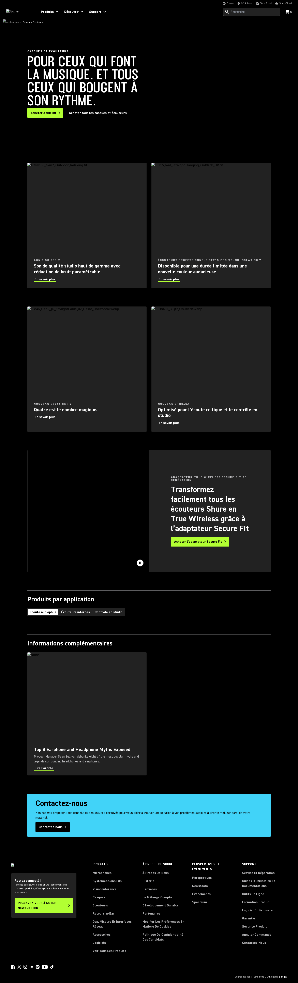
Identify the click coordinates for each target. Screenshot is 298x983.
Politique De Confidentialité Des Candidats (163, 937)
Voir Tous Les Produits (109, 951)
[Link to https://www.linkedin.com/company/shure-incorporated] (31, 967)
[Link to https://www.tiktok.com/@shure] (52, 967)
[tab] (43, 612)
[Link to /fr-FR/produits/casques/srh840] (211, 369)
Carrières (150, 889)
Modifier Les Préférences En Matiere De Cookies (163, 924)
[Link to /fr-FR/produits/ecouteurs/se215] (211, 225)
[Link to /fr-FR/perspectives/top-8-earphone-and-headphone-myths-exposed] (87, 714)
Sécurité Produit (254, 927)
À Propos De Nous (156, 873)
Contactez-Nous (254, 943)
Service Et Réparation (258, 873)
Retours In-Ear (103, 914)
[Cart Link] (287, 12)
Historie (148, 881)
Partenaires (151, 914)
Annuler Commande (256, 934)
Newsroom (200, 886)
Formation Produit (256, 902)
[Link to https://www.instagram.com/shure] (25, 967)
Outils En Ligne (253, 894)
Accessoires (101, 935)
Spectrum (199, 902)
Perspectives (202, 878)
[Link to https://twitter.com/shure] (19, 967)
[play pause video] (140, 563)
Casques (99, 897)
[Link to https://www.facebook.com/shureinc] (13, 967)
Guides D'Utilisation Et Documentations (258, 883)
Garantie (248, 918)
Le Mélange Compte (157, 897)
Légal (284, 977)
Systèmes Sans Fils (107, 881)
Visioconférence (105, 889)
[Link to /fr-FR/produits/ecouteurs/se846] (87, 369)
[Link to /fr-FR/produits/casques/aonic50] (87, 225)
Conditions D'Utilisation (265, 977)
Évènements (201, 894)
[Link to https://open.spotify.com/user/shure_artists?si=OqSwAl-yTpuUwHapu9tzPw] (37, 967)
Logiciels (99, 943)
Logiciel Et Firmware (257, 910)
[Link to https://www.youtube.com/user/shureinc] (45, 967)
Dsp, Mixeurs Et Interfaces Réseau (112, 924)
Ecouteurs (100, 905)
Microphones (102, 873)
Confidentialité (242, 977)
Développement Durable (161, 905)
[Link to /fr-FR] (19, 11)
